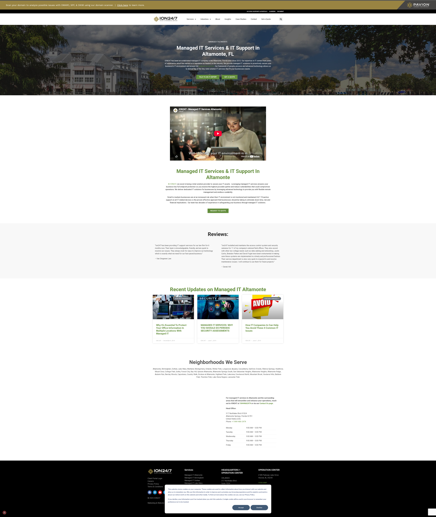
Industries (205, 19)
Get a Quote (266, 19)
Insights (228, 19)
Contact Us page (266, 403)
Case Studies (241, 19)
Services (190, 19)
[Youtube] (160, 492)
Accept (241, 507)
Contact (254, 19)
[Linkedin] (155, 492)
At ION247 (172, 184)
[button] (281, 19)
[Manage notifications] (4, 512)
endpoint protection (206, 66)
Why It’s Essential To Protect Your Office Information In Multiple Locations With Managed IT (171, 329)
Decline (259, 507)
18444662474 (245, 403)
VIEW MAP (262, 483)
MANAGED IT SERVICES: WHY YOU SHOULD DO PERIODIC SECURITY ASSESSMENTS (217, 328)
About (217, 19)
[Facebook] (150, 492)
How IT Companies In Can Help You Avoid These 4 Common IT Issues (262, 328)
